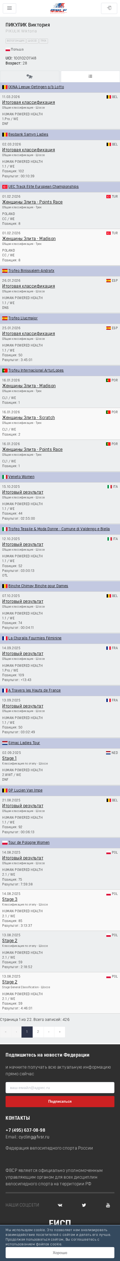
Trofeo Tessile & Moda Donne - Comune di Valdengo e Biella (59, 529)
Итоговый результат (22, 492)
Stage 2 (10, 941)
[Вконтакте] (60, 1205)
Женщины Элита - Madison (29, 239)
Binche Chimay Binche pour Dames (38, 586)
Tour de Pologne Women (29, 843)
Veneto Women (21, 477)
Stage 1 (9, 758)
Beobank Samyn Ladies (28, 135)
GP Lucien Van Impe (25, 791)
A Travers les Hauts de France (34, 691)
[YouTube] (108, 1205)
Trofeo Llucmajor (23, 318)
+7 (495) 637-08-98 (25, 1130)
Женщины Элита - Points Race (32, 202)
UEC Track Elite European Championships (43, 187)
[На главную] (58, 8)
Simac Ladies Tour (24, 743)
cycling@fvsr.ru (34, 1137)
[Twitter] (84, 1205)
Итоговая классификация (28, 103)
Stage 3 (10, 899)
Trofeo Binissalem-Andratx (31, 271)
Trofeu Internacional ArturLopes (36, 371)
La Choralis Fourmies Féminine (35, 638)
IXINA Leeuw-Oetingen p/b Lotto (36, 87)
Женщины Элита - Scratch (28, 418)
